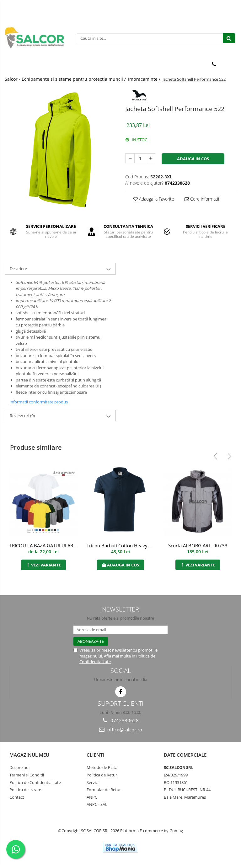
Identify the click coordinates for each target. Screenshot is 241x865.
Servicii (93, 782)
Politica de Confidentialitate (35, 782)
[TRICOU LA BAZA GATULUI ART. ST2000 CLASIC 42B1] (43, 502)
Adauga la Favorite (156, 199)
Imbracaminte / (145, 79)
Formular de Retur (104, 789)
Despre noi (19, 767)
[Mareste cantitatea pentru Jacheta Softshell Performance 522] (150, 158)
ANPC (92, 797)
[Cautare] (229, 38)
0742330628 (124, 720)
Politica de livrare (25, 789)
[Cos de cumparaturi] (229, 64)
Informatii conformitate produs (38, 402)
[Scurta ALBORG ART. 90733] (197, 502)
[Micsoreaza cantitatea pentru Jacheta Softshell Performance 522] (130, 158)
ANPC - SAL (97, 804)
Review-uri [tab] (22, 415)
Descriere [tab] (18, 268)
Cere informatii (204, 199)
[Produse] (10, 65)
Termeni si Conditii (26, 775)
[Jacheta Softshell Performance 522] (60, 149)
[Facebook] (120, 691)
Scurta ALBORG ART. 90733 (198, 545)
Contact (16, 797)
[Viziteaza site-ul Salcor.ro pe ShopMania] (120, 847)
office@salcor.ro (124, 729)
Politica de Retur (102, 775)
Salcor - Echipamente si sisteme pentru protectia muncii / (66, 79)
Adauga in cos (193, 158)
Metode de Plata (102, 767)
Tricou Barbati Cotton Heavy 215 (121, 545)
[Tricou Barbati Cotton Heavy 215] (120, 501)
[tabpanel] (60, 149)
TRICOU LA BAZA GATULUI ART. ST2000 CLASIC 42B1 (44, 545)
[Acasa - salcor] (36, 38)
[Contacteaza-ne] (213, 64)
